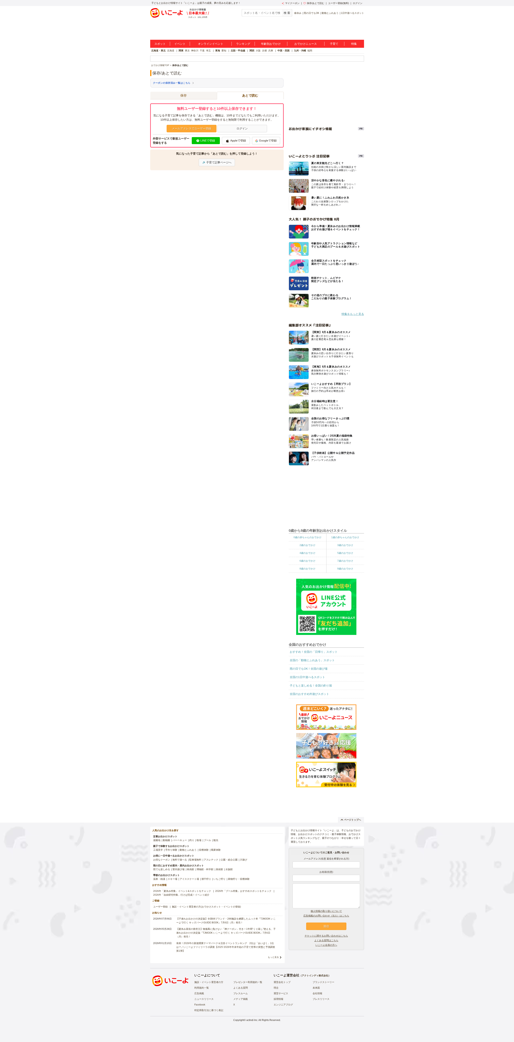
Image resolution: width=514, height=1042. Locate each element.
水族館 (229, 869)
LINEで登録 (207, 140)
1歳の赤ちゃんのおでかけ (345, 537)
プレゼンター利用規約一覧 (247, 982)
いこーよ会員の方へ (326, 945)
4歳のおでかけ (307, 553)
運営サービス (281, 993)
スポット (160, 43)
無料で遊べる (179, 859)
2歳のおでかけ (307, 545)
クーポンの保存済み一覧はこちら (172, 82)
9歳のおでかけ (345, 568)
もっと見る (273, 957)
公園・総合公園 (229, 859)
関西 (252, 50)
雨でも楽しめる (161, 869)
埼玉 (208, 50)
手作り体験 (171, 849)
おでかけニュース (305, 43)
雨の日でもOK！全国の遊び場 (308, 668)
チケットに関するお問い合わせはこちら (326, 935)
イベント (180, 43)
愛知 (223, 50)
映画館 (190, 869)
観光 (215, 840)
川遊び (243, 859)
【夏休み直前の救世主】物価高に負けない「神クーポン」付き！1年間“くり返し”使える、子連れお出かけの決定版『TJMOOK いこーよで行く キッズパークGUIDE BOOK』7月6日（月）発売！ (226, 933)
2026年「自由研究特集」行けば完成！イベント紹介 (181, 894)
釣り (191, 840)
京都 (264, 50)
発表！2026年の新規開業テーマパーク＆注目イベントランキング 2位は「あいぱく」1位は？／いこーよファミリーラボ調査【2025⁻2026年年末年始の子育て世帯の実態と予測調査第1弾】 (225, 947)
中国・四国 (283, 50)
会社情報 (317, 993)
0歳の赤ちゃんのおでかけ (307, 537)
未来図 (316, 987)
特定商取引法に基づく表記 (208, 1010)
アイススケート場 (189, 879)
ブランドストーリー (323, 982)
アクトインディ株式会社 (315, 975)
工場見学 (158, 849)
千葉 (202, 50)
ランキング (243, 43)
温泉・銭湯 (159, 879)
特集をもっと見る (353, 314)
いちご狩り (219, 879)
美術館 (219, 869)
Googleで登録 (268, 140)
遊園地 (156, 840)
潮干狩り (206, 879)
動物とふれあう (330, 13)
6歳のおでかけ (307, 560)
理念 (276, 987)
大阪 (258, 50)
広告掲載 (199, 993)
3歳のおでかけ (345, 545)
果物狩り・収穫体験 (239, 879)
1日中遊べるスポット (352, 13)
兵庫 (270, 50)
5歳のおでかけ (345, 553)
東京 (187, 50)
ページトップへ (352, 819)
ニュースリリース (204, 999)
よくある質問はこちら (326, 940)
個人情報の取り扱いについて (326, 911)
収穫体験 (204, 849)
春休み (297, 13)
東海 (217, 50)
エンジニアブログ (283, 1004)
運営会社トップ (282, 982)
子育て (334, 43)
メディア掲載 (240, 999)
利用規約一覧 (201, 987)
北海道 (170, 50)
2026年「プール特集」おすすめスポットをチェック (243, 891)
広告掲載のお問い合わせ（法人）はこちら (326, 915)
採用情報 (278, 999)
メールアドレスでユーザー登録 (191, 128)
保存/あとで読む (315, 3)
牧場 (199, 840)
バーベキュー (179, 840)
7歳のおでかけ (345, 560)
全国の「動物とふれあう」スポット (312, 660)
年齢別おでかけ (271, 43)
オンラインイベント (210, 43)
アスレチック (211, 859)
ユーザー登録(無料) (338, 3)
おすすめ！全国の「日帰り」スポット (314, 651)
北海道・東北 (158, 50)
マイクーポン (292, 3)
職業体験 (216, 849)
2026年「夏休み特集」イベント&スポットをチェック (182, 891)
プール (207, 840)
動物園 (166, 840)
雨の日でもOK (311, 13)
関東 (181, 50)
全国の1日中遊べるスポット (307, 677)
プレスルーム (240, 993)
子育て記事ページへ (219, 162)
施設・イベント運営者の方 (208, 982)
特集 (354, 43)
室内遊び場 (178, 869)
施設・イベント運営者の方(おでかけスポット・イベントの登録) (206, 906)
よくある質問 (240, 987)
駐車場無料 (195, 859)
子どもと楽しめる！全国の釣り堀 (311, 685)
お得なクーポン (161, 859)
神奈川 (194, 50)
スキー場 (172, 879)
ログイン (357, 3)
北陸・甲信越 (238, 50)
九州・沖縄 (300, 50)
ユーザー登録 (160, 906)
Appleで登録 (238, 140)
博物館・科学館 (205, 869)
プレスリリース (321, 999)
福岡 (309, 50)
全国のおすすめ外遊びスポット (309, 694)
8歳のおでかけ (307, 568)
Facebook (199, 1004)
